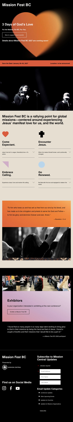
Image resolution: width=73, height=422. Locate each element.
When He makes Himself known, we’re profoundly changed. (52, 153)
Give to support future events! (14, 35)
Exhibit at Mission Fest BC (18, 312)
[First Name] (39, 376)
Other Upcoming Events (47, 396)
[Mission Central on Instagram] (4, 388)
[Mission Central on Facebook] (11, 388)
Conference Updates (46, 393)
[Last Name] (39, 382)
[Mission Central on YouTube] (18, 388)
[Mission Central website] (11, 369)
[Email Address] (39, 370)
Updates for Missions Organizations (51, 404)
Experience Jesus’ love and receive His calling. (15, 182)
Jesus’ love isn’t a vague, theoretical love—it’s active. (15, 153)
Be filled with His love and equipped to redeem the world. (52, 183)
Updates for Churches (47, 400)
